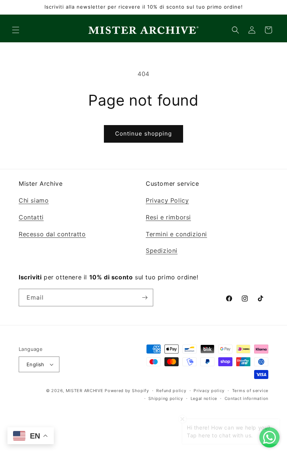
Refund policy (171, 390)
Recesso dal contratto (52, 234)
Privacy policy (209, 390)
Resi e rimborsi (168, 217)
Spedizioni (162, 250)
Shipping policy (165, 398)
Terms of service (250, 390)
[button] (15, 30)
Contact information (246, 398)
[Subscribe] (144, 297)
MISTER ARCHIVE (85, 390)
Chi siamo (34, 200)
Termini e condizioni (176, 234)
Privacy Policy (167, 200)
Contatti (31, 217)
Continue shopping (143, 133)
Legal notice (204, 398)
